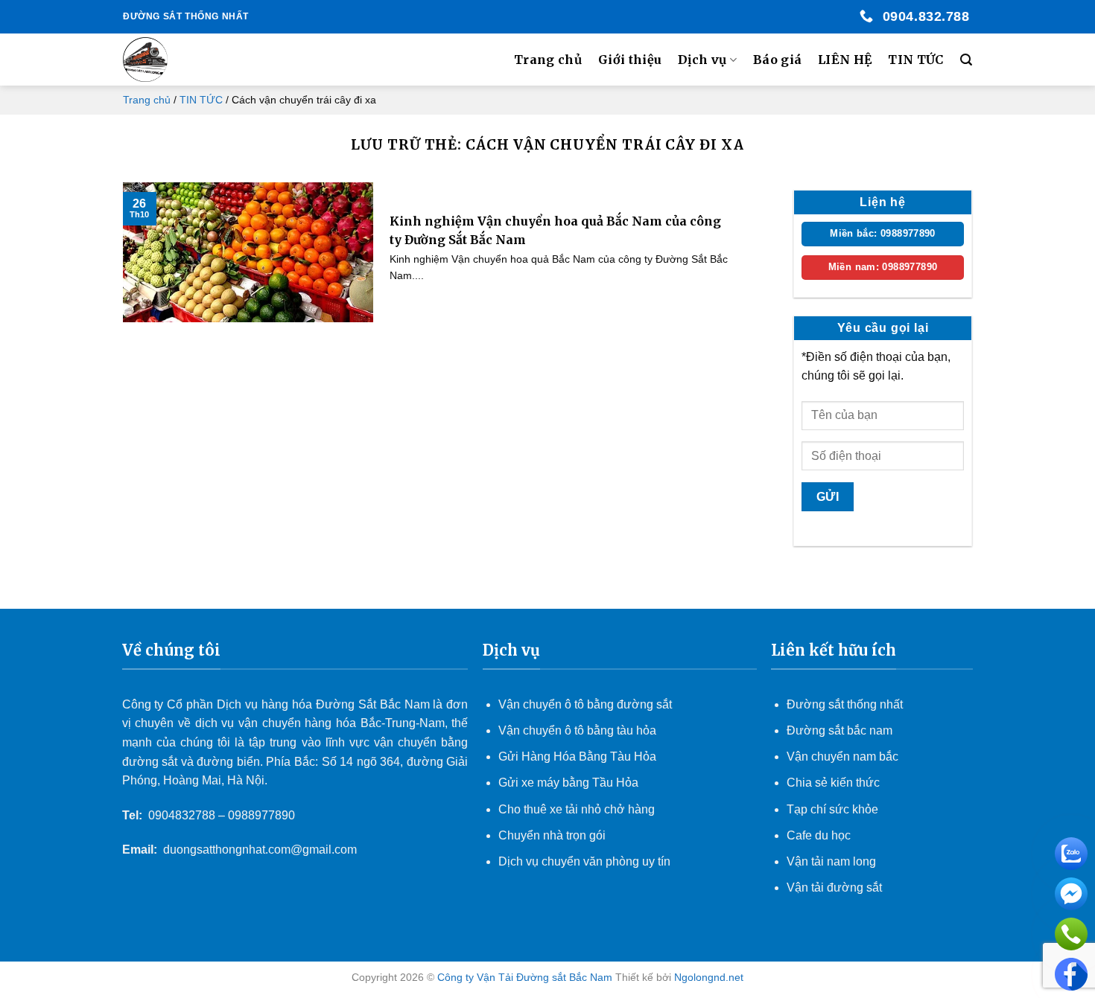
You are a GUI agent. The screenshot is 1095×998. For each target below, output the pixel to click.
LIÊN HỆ (845, 59)
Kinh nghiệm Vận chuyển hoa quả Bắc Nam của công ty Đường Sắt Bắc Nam (555, 231)
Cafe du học (819, 835)
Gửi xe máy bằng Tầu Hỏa (568, 782)
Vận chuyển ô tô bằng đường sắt (585, 704)
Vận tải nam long (831, 861)
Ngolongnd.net (708, 977)
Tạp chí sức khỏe (832, 809)
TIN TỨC (915, 59)
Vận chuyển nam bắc (842, 756)
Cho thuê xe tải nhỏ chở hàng (576, 809)
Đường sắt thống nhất (845, 704)
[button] (966, 59)
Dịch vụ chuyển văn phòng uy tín (584, 861)
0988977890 (261, 815)
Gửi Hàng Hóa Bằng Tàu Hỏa (577, 756)
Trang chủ (548, 59)
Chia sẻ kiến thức (833, 782)
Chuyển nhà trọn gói (552, 835)
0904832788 (181, 815)
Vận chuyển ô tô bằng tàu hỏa (577, 730)
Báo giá (777, 59)
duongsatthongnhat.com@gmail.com (260, 849)
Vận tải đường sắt (836, 887)
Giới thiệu (629, 59)
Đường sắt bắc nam (839, 730)
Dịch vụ (702, 59)
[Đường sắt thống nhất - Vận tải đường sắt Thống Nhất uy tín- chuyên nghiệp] (198, 59)
